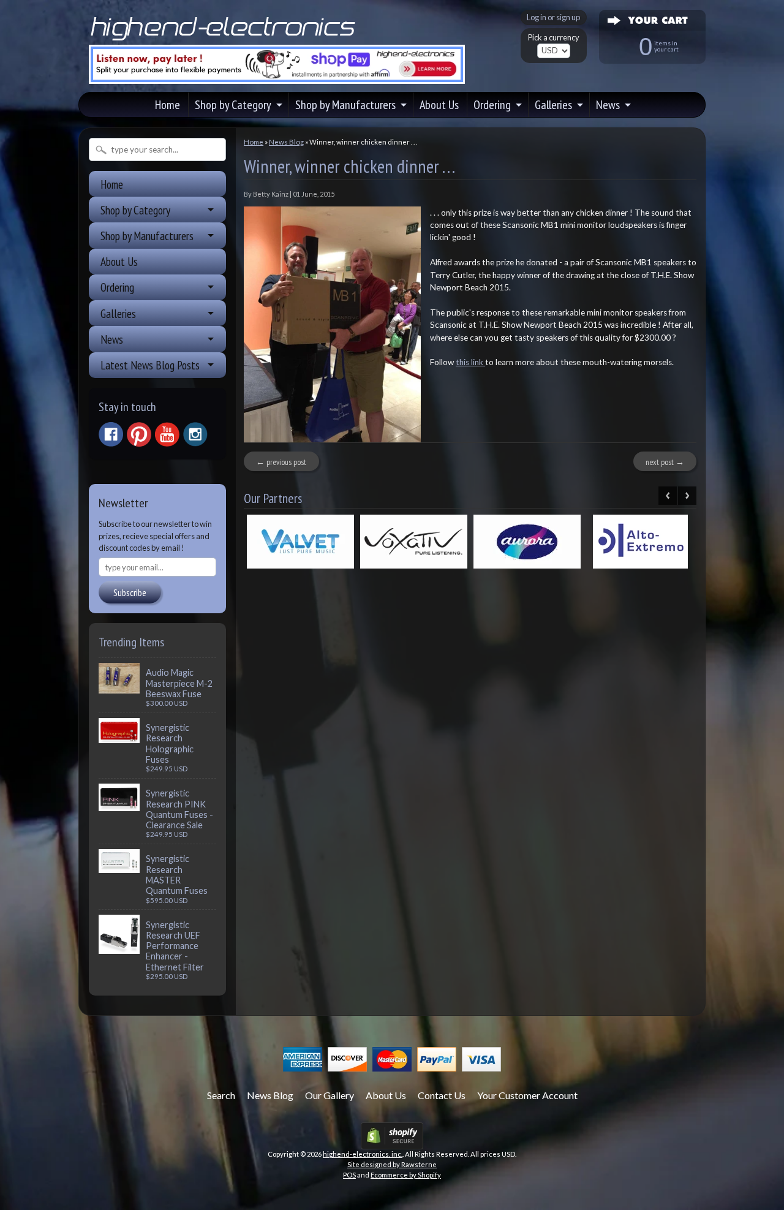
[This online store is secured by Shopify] (392, 1142)
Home (167, 105)
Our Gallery (329, 1095)
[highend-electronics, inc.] (225, 39)
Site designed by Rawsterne (392, 1164)
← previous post (281, 461)
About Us (439, 105)
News (608, 105)
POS (349, 1175)
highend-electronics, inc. (362, 1154)
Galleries (553, 105)
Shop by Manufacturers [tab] (147, 235)
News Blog (286, 142)
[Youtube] (167, 434)
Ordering (492, 105)
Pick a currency (553, 37)
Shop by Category (233, 105)
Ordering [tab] (117, 287)
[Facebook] (111, 434)
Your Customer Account (527, 1095)
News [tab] (111, 339)
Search (221, 1095)
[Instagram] (195, 434)
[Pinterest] (139, 434)
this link (470, 362)
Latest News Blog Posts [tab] (150, 364)
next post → (665, 461)
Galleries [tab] (118, 313)
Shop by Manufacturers (345, 105)
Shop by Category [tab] (135, 209)
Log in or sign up (553, 17)
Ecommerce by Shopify (406, 1175)
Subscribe (129, 592)
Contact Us (442, 1095)
